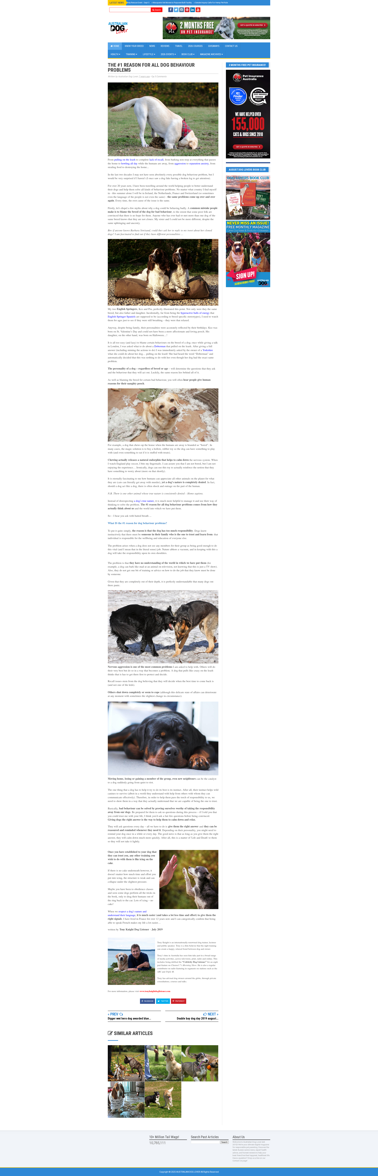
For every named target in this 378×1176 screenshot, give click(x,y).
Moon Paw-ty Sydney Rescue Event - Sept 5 (130, 2)
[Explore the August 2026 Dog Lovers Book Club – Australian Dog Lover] (248, 219)
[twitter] (176, 9)
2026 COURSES (195, 46)
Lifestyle (148, 54)
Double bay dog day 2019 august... (197, 1018)
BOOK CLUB (187, 54)
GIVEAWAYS (213, 46)
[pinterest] (187, 9)
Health (115, 54)
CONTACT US (231, 46)
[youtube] (198, 9)
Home (116, 46)
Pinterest (180, 1001)
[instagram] (181, 9)
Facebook (148, 1001)
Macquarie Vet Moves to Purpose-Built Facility (171, 2)
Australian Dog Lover (188, 1172)
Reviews (165, 46)
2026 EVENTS (168, 54)
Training (131, 54)
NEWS (152, 46)
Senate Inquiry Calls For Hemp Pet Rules (211, 2)
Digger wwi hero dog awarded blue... (129, 1018)
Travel (179, 46)
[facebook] (170, 9)
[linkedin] (192, 9)
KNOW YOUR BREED (134, 46)
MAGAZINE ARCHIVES (210, 54)
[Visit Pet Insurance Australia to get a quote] (216, 28)
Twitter (164, 1001)
